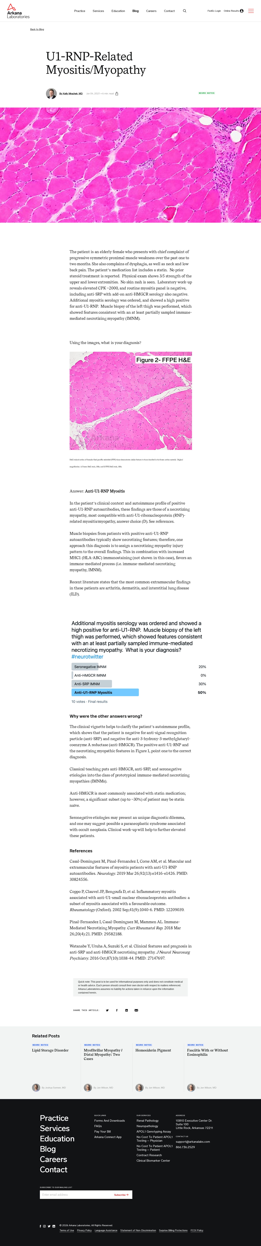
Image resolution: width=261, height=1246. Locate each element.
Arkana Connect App (108, 1137)
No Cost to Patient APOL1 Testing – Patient (155, 1147)
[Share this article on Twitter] (107, 1010)
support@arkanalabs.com (193, 1141)
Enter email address (55, 1194)
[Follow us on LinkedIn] (54, 1226)
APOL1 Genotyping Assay (154, 1131)
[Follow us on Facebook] (40, 1226)
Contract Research (149, 1155)
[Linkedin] (127, 1010)
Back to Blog (37, 29)
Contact (53, 1170)
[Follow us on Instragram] (44, 1226)
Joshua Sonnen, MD (55, 1087)
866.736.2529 (185, 1147)
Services (55, 1128)
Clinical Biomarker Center (153, 1160)
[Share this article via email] (136, 1010)
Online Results (231, 10)
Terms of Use (67, 1230)
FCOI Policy (197, 1230)
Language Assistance (106, 1230)
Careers (53, 1159)
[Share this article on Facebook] (117, 1010)
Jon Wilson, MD (105, 1087)
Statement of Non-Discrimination (138, 1230)
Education (57, 1139)
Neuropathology (147, 1126)
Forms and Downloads (109, 1120)
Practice (54, 1118)
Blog (48, 1149)
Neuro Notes (206, 93)
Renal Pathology (148, 1120)
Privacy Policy (84, 1230)
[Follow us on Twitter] (49, 1226)
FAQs (98, 1126)
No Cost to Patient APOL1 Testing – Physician (155, 1138)
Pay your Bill (102, 1131)
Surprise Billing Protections (173, 1230)
